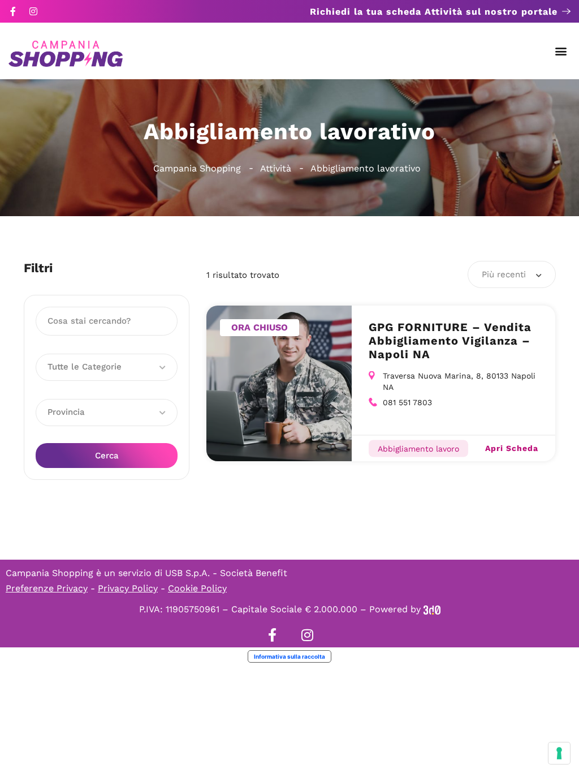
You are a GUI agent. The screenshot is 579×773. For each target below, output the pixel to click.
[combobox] (512, 274)
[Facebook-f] (13, 11)
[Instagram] (33, 11)
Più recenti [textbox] (504, 274)
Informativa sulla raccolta (289, 656)
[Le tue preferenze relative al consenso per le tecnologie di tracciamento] (559, 753)
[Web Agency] (432, 609)
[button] (561, 51)
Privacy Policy (128, 588)
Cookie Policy (197, 588)
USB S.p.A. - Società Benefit (226, 573)
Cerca (107, 455)
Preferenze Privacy (47, 588)
